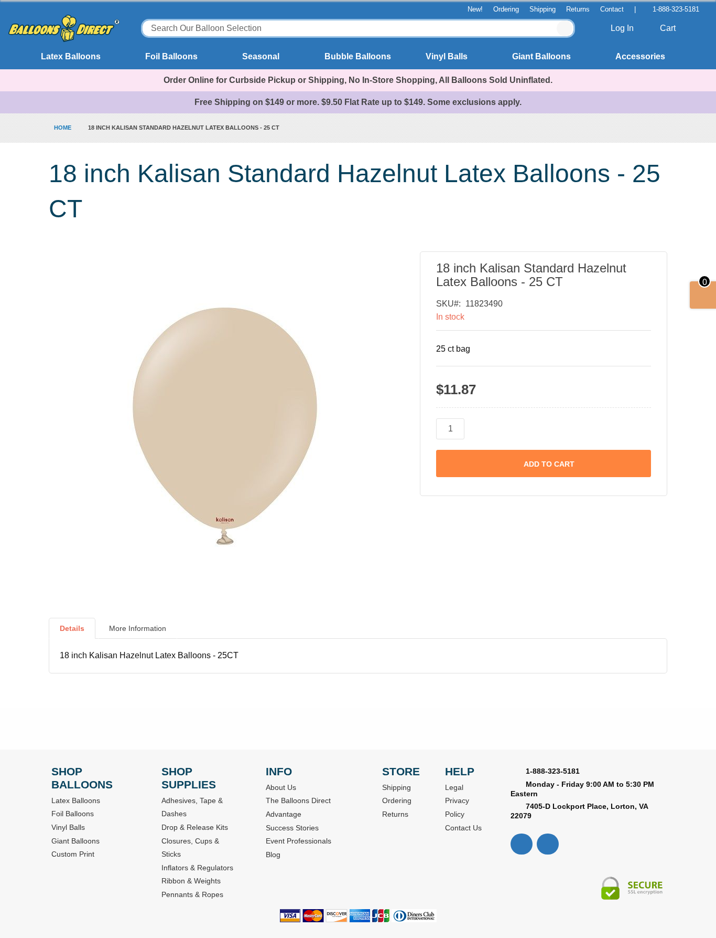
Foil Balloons (171, 56)
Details (72, 628)
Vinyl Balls (447, 56)
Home (62, 127)
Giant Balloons (541, 56)
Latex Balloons (71, 56)
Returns (578, 9)
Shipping (542, 9)
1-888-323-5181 (676, 9)
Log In (623, 28)
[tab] (72, 632)
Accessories (640, 56)
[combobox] (358, 28)
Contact (612, 9)
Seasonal (260, 56)
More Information (137, 628)
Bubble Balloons (357, 56)
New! (475, 9)
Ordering (506, 9)
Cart (669, 28)
